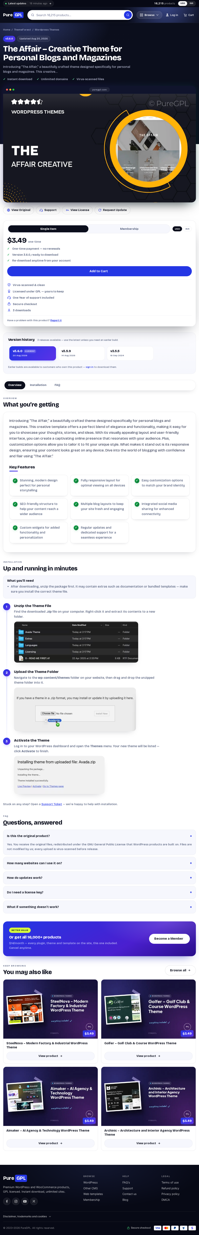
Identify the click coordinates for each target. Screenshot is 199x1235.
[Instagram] (15, 1201)
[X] (34, 1201)
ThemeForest (22, 29)
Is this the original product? (28, 836)
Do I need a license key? (25, 892)
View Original (20, 210)
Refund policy (170, 1188)
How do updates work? (24, 878)
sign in (89, 367)
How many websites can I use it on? (34, 863)
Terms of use (170, 1182)
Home (6, 29)
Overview (15, 385)
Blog (125, 1199)
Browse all (178, 970)
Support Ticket (51, 804)
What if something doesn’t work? (33, 907)
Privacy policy (170, 1194)
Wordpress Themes (47, 29)
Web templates (93, 1194)
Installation (38, 385)
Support (50, 210)
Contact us (129, 1194)
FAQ (57, 385)
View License (80, 210)
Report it (56, 320)
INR (192, 3)
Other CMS (90, 1188)
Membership (91, 1199)
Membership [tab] (129, 229)
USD (182, 3)
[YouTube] (25, 1201)
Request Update (115, 210)
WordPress (90, 1182)
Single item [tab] (48, 229)
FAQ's (126, 1182)
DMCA (165, 1199)
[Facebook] (6, 1201)
